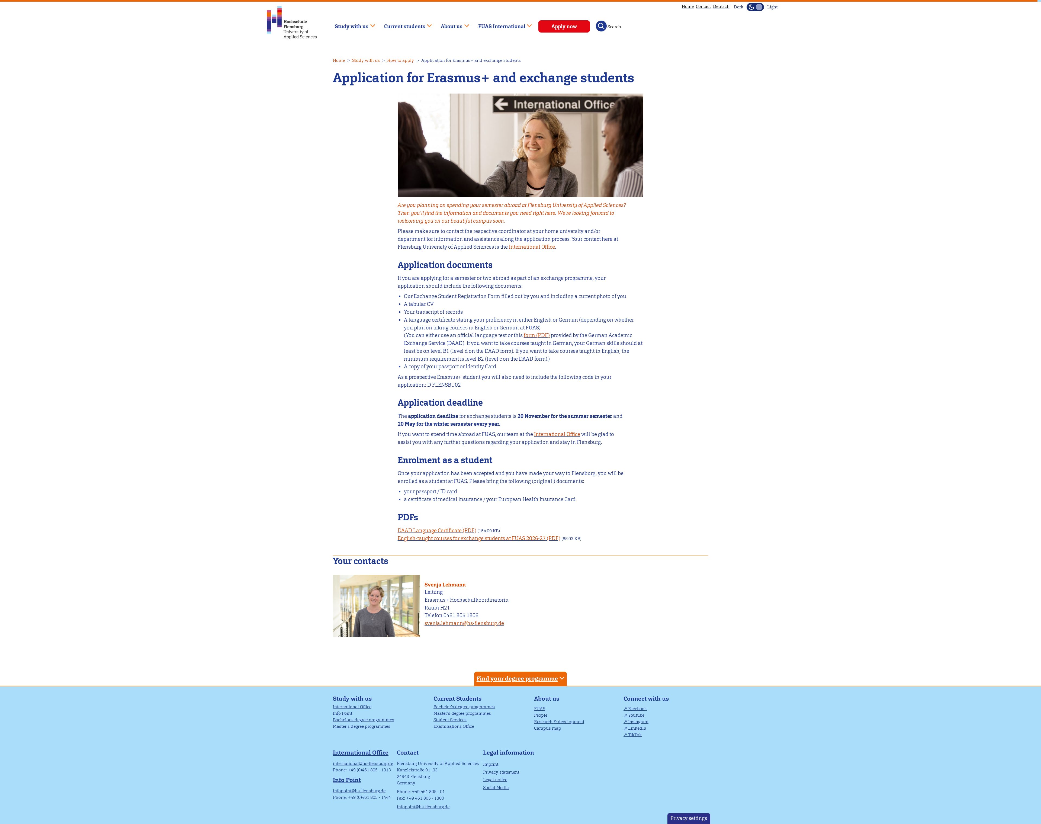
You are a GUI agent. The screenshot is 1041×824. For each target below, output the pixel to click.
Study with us (366, 60)
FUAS (539, 708)
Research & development (559, 721)
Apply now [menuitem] (564, 26)
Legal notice (495, 780)
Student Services (450, 720)
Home (688, 6)
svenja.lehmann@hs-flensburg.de (464, 623)
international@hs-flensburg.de (363, 763)
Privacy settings (688, 818)
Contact (703, 6)
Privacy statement (501, 772)
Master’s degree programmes (361, 726)
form (529, 335)
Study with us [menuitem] (347, 24)
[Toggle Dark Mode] (755, 7)
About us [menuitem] (448, 24)
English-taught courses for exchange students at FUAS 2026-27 (472, 538)
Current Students (457, 699)
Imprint (490, 764)
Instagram (638, 721)
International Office (532, 246)
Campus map (547, 728)
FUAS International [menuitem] (497, 24)
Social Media (496, 787)
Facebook (637, 708)
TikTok (635, 735)
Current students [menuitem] (400, 24)
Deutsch (721, 6)
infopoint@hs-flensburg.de (359, 791)
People (540, 715)
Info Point (342, 713)
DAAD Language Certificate (430, 530)
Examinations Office (453, 726)
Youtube (636, 715)
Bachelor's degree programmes (363, 720)
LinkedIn (637, 728)
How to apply (400, 60)
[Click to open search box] (601, 26)
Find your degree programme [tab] (517, 678)
